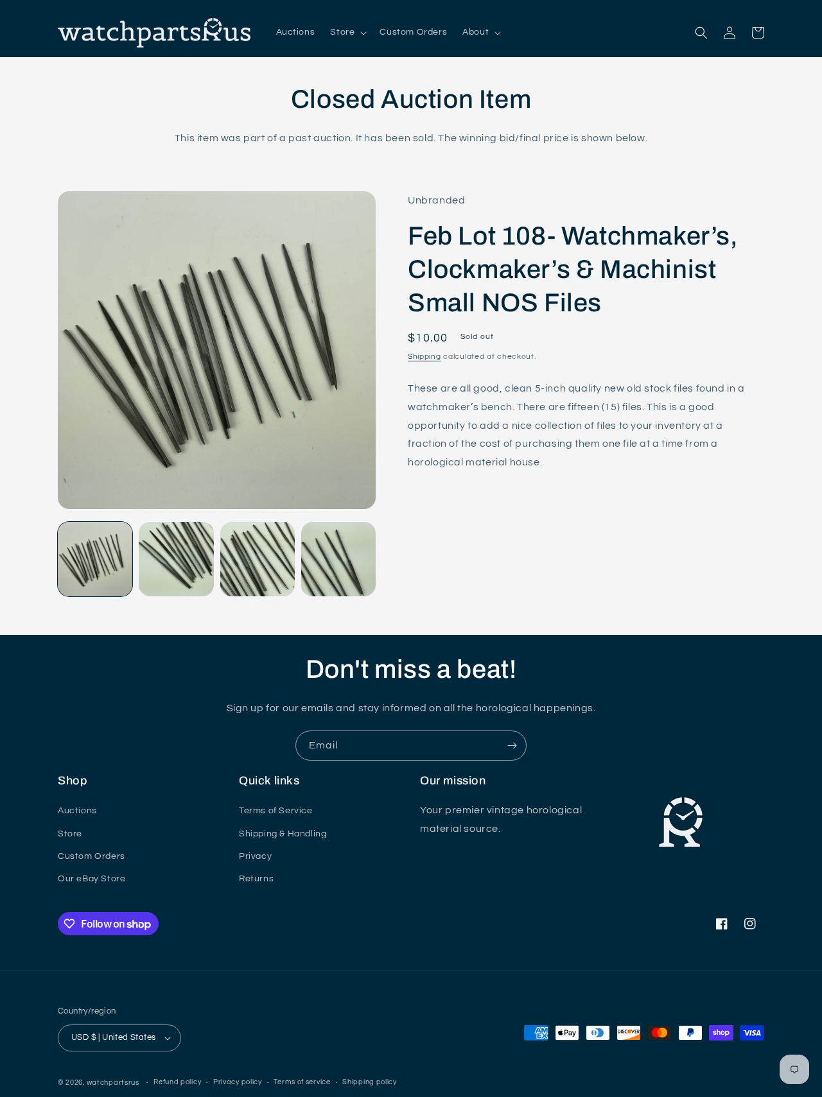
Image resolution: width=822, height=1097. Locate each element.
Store (70, 833)
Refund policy (177, 1081)
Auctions (77, 810)
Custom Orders (91, 856)
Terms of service (302, 1081)
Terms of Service (276, 810)
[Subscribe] (512, 745)
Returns (256, 878)
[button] (347, 32)
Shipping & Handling (282, 833)
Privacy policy (237, 1081)
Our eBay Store (91, 878)
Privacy (255, 856)
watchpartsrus (113, 1082)
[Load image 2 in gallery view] (176, 559)
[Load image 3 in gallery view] (257, 559)
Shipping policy (369, 1081)
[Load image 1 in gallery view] (95, 559)
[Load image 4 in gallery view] (338, 559)
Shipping (424, 356)
